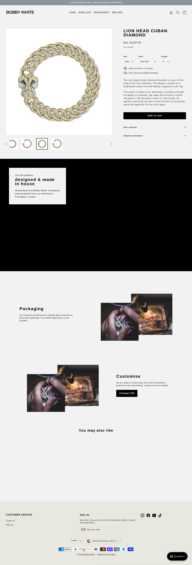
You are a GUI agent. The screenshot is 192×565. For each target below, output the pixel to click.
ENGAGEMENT (102, 12)
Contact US (126, 393)
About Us (10, 525)
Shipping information (133, 136)
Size (125, 56)
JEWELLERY (84, 12)
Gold (141, 56)
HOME (72, 12)
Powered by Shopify (107, 555)
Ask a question (130, 127)
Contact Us (10, 521)
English (74, 540)
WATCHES (117, 12)
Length (164, 56)
